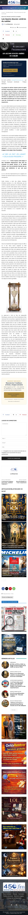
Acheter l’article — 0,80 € (10, 70)
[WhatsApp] (13, 588)
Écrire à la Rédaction (7, 597)
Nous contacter (7, 894)
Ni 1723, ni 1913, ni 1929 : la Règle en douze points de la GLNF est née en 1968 (13, 517)
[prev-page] (3, 580)
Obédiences (5, 514)
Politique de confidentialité (14, 898)
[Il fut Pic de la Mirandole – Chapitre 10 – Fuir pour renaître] (5, 694)
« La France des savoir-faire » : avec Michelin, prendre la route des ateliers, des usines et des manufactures (14, 573)
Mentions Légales (19, 896)
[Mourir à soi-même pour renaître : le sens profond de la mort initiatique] (14, 535)
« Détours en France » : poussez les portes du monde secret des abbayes (18, 704)
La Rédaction (9, 24)
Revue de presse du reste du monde (11, 16)
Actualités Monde (9, 12)
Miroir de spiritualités (8, 543)
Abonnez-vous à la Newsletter (9, 602)
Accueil (3, 12)
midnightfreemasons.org (17, 80)
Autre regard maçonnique (9, 568)
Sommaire (21, 894)
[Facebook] (3, 588)
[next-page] (5, 580)
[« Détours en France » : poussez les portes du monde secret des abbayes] (5, 703)
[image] (14, 619)
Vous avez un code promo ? (9, 75)
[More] (3, 38)
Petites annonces (8, 896)
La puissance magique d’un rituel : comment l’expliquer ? (7, 482)
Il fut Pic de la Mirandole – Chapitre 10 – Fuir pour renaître (17, 695)
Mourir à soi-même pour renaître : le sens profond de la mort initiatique (13, 546)
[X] (6, 588)
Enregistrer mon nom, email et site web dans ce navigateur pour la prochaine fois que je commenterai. (14, 452)
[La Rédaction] (3, 24)
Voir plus (13, 710)
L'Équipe (15, 894)
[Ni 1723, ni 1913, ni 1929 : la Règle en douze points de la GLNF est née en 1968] (14, 507)
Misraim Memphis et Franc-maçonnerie (21, 482)
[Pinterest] (10, 588)
